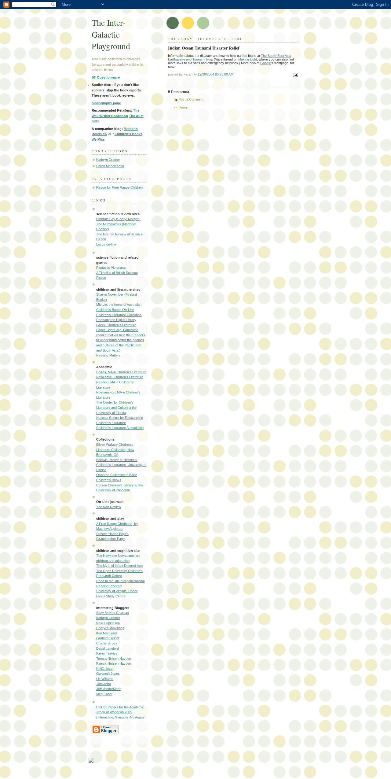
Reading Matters (108, 355)
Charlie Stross (106, 643)
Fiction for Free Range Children (119, 187)
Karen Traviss (106, 653)
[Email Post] (294, 75)
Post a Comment (191, 99)
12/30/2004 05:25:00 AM (215, 74)
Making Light (247, 59)
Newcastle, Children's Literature (119, 377)
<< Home (181, 107)
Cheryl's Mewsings (110, 628)
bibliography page (106, 103)
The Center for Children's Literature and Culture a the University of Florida (116, 407)
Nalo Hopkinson (108, 623)
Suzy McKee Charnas (112, 613)
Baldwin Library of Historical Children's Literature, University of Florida (121, 465)
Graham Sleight (107, 638)
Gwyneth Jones (108, 673)
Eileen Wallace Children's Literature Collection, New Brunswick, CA (115, 449)
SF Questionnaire (106, 77)
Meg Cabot (104, 694)
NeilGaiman (104, 668)
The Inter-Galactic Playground (111, 34)
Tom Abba (103, 684)
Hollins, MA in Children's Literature (121, 372)
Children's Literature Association (120, 428)
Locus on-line (106, 244)
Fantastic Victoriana (111, 267)
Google (265, 63)
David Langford (107, 648)
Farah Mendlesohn (110, 166)
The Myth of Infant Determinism (119, 565)
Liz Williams (104, 679)
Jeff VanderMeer (108, 689)
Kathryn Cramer (108, 159)
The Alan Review (108, 507)
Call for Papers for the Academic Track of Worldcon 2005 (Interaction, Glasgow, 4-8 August (120, 712)
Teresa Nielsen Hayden (113, 658)
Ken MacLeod (106, 633)
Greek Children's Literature (116, 325)
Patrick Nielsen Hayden (113, 663)
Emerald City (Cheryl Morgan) (118, 219)
